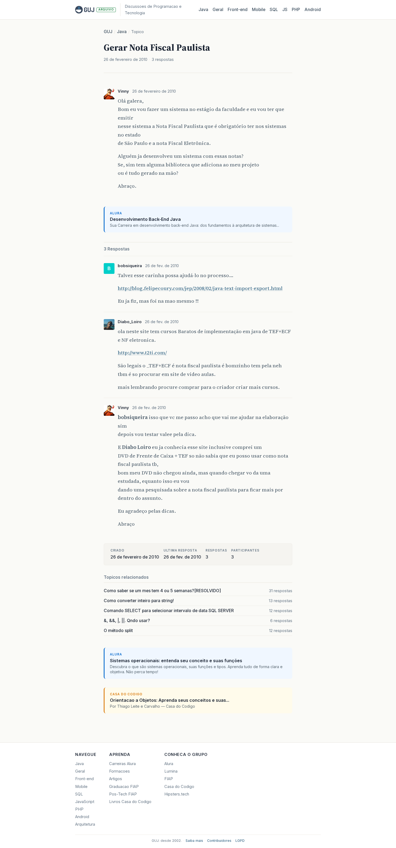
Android (312, 9)
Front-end (84, 778)
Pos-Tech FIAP (123, 794)
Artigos (115, 778)
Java (203, 9)
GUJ (108, 31)
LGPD (240, 841)
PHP (296, 9)
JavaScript (84, 801)
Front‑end (238, 9)
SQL (274, 9)
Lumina (171, 771)
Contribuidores (219, 841)
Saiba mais (194, 841)
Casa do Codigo (179, 786)
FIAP (168, 778)
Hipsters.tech (176, 794)
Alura (168, 763)
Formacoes (119, 771)
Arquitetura (85, 824)
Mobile (258, 9)
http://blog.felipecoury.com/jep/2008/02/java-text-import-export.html (200, 288)
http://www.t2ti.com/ (142, 352)
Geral (218, 9)
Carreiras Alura (122, 763)
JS (284, 9)
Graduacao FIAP (124, 786)
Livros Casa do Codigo (130, 801)
